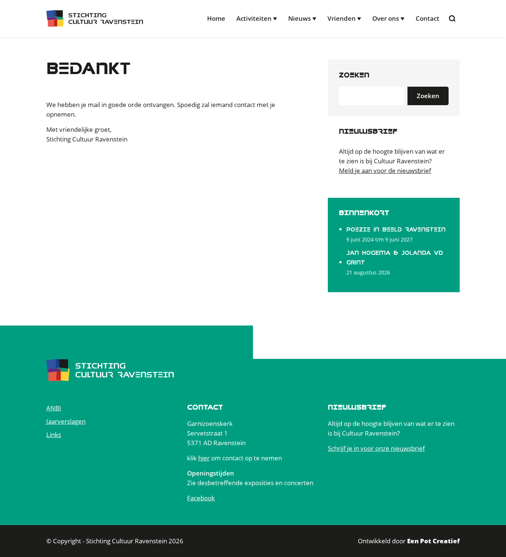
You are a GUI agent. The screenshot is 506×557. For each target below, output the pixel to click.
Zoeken (354, 75)
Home (216, 18)
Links (53, 434)
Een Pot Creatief (433, 541)
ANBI (53, 408)
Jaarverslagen (66, 421)
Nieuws (299, 18)
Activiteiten (254, 18)
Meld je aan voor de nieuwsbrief (385, 170)
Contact (427, 18)
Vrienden (341, 18)
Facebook (201, 498)
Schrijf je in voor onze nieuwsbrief (376, 448)
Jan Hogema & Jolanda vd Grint (394, 258)
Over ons (385, 18)
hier (204, 458)
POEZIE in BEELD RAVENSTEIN (396, 230)
